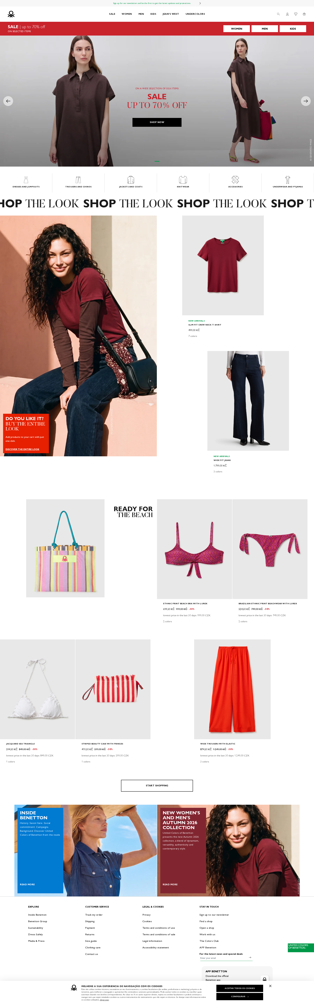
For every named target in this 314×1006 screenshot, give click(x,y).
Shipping (90, 921)
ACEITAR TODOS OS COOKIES (240, 988)
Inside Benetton (37, 914)
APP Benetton (208, 947)
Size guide (91, 940)
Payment (90, 927)
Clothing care (93, 947)
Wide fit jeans (222, 460)
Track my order (94, 914)
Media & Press (36, 940)
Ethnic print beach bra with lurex (185, 603)
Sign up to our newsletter (214, 914)
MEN (141, 14)
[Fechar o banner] (270, 986)
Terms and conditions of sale (158, 934)
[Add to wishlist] (187, 220)
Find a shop (206, 921)
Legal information (152, 940)
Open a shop (207, 927)
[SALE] (157, 29)
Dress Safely (35, 934)
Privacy (146, 914)
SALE (112, 14)
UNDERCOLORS (195, 14)
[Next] (200, 3)
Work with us (207, 934)
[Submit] (250, 957)
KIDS (153, 14)
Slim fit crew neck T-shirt (204, 324)
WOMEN (127, 14)
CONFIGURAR (238, 996)
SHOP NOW (157, 122)
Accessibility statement (155, 947)
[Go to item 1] (157, 161)
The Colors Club (209, 940)
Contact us (91, 954)
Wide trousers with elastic (217, 743)
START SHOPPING (157, 785)
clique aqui (104, 1000)
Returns (90, 934)
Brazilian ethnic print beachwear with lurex (268, 603)
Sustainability (35, 927)
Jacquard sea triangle (20, 743)
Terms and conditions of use (158, 927)
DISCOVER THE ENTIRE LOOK (22, 449)
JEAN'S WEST (171, 14)
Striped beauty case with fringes (102, 743)
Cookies (147, 921)
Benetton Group (37, 921)
